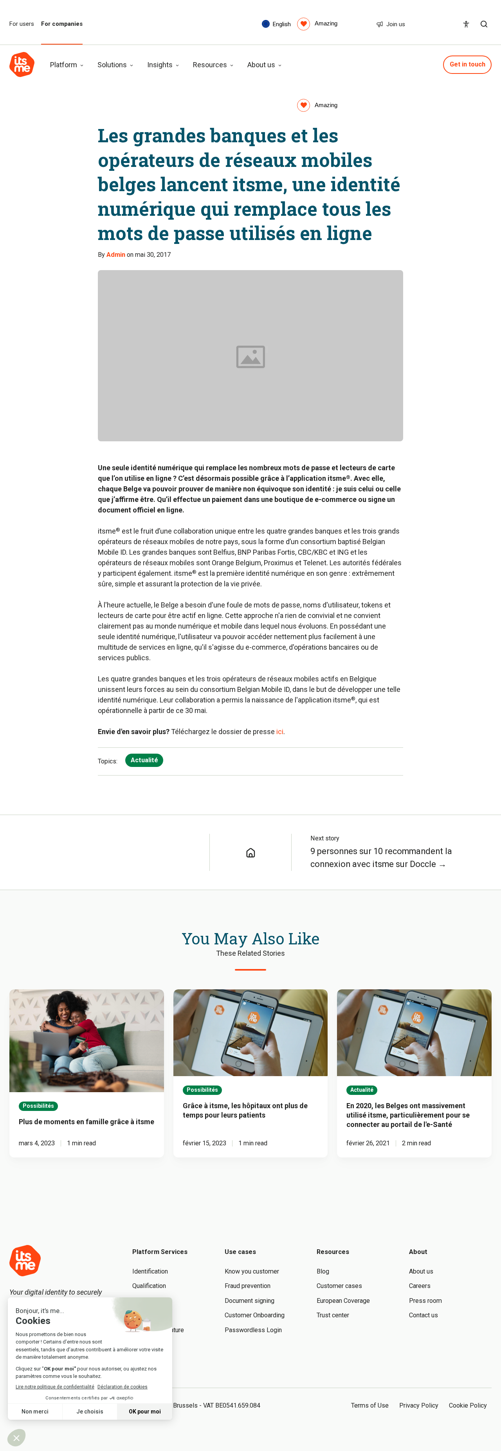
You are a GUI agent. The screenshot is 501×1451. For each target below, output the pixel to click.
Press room (425, 1300)
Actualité (144, 760)
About (418, 1252)
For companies (62, 24)
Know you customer (252, 1271)
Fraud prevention (247, 1286)
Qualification (149, 1286)
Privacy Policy (418, 1405)
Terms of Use (370, 1405)
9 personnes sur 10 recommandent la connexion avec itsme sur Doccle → (381, 857)
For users (21, 24)
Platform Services (159, 1252)
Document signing (249, 1300)
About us (421, 1271)
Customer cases (339, 1286)
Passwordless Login (253, 1330)
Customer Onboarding (255, 1315)
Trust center (333, 1315)
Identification (150, 1271)
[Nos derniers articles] (250, 852)
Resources (333, 1252)
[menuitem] (317, 24)
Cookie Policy (468, 1405)
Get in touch (467, 64)
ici (279, 731)
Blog (323, 1271)
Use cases (240, 1252)
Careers (420, 1286)
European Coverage (343, 1300)
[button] (483, 24)
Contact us (423, 1315)
